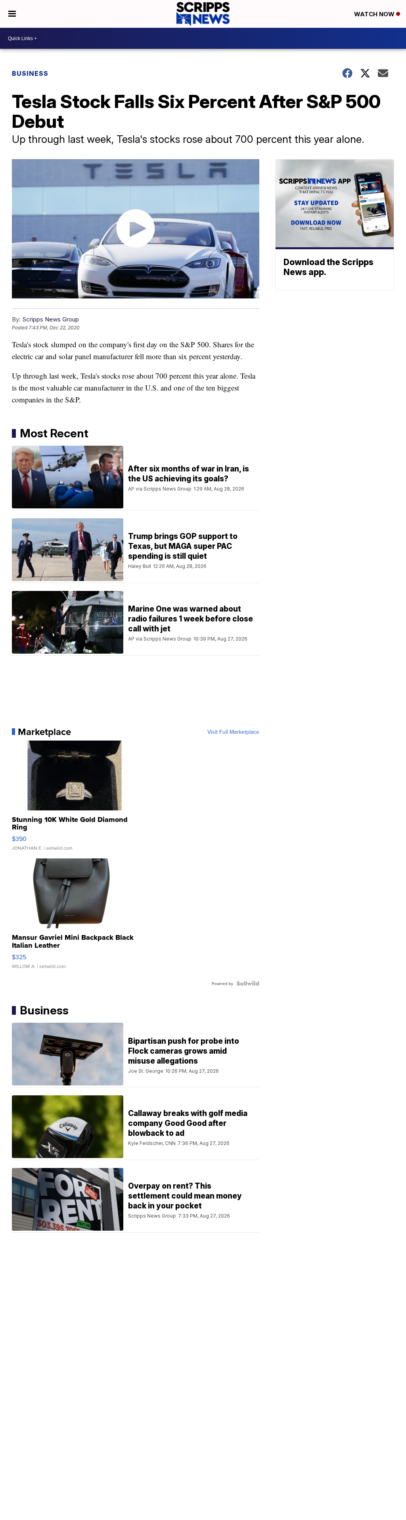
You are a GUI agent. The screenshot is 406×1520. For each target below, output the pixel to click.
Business (30, 73)
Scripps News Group (50, 319)
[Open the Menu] (12, 14)
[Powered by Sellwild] (247, 983)
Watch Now (375, 14)
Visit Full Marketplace (233, 732)
